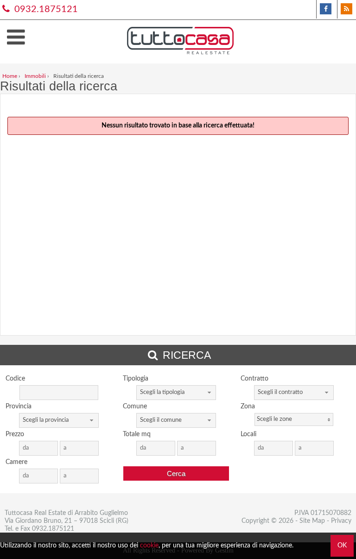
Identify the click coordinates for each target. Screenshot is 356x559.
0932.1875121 (45, 9)
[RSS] (346, 9)
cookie (149, 545)
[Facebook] (325, 9)
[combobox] (176, 392)
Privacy (341, 521)
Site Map (312, 521)
